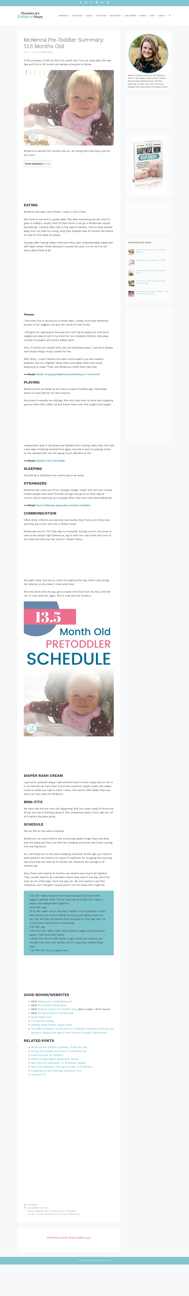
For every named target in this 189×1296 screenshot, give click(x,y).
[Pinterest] (96, 2)
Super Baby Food (41, 1017)
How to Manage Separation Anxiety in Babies (63, 505)
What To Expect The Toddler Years (58, 1009)
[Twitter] (80, 2)
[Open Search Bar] (170, 15)
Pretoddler (32, 1204)
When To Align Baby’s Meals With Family (55, 1059)
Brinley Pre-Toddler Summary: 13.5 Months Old (58, 1051)
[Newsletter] (107, 2)
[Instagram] (86, 2)
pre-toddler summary (38, 1208)
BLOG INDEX (115, 16)
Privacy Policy (104, 1261)
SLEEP (89, 16)
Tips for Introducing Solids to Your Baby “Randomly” (53, 1214)
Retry (88, 1238)
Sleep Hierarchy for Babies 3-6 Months (151, 260)
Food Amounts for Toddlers (47, 1055)
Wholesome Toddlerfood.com (55, 1001)
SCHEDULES (77, 16)
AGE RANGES (130, 16)
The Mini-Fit (38, 1074)
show (46, 164)
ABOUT (162, 16)
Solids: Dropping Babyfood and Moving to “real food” (68, 374)
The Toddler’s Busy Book (52, 1005)
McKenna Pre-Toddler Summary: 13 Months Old (59, 1047)
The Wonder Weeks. (43, 1021)
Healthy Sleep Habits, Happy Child (51, 1024)
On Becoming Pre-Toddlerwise (55, 1013)
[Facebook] (91, 2)
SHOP (152, 16)
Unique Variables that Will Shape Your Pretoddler (51, 1211)
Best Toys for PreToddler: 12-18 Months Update (58, 1062)
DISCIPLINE (101, 16)
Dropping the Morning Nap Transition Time (56, 1070)
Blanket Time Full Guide (50, 460)
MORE (142, 16)
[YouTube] (102, 2)
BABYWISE (63, 16)
